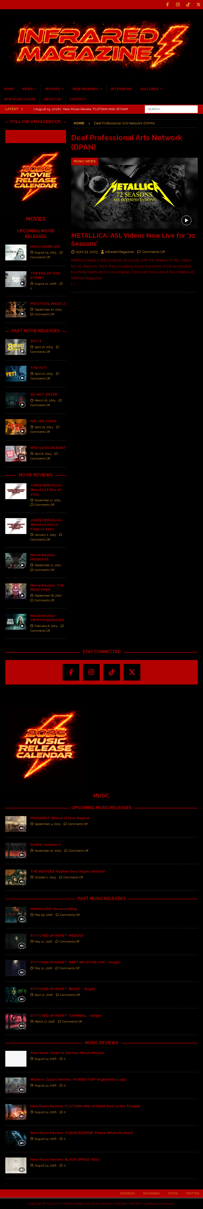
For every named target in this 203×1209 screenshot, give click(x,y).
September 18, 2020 (48, 595)
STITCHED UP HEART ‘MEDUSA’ (57, 936)
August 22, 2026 (45, 283)
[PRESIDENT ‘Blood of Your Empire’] (15, 824)
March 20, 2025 (45, 400)
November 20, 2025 (48, 850)
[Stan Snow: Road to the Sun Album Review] (15, 1059)
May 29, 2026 (43, 915)
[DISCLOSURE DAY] (15, 252)
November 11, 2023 (47, 500)
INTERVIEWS (121, 89)
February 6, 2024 (46, 626)
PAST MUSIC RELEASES (102, 898)
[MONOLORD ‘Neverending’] (15, 915)
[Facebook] (167, 4)
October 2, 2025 (45, 877)
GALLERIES (149, 89)
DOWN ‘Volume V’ (45, 845)
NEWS (27, 89)
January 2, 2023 (45, 535)
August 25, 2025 (45, 252)
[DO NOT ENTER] (15, 400)
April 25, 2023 (87, 252)
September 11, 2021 (48, 565)
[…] (73, 284)
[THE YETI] (15, 374)
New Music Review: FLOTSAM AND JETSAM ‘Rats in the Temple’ (85, 1106)
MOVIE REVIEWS (36, 474)
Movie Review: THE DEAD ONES (47, 587)
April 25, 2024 (44, 427)
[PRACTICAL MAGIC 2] (15, 309)
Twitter (192, 1193)
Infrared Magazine (119, 252)
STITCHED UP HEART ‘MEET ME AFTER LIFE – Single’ (75, 962)
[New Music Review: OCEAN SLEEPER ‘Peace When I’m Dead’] (15, 1139)
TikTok (173, 1193)
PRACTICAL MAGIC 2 (47, 304)
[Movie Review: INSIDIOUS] (15, 561)
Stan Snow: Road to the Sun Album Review (67, 1053)
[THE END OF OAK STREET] (15, 279)
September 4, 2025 (47, 824)
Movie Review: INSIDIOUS (43, 557)
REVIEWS (52, 89)
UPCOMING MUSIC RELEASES (102, 807)
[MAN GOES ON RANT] (15, 454)
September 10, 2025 (48, 309)
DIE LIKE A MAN (43, 421)
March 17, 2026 (45, 1021)
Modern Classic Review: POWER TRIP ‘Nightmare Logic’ (78, 1079)
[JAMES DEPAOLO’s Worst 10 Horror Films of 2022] (15, 526)
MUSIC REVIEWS (101, 1042)
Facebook (127, 1193)
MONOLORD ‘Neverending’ (53, 909)
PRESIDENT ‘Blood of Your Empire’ (60, 818)
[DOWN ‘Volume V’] (15, 851)
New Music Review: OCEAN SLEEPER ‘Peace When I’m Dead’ (81, 1133)
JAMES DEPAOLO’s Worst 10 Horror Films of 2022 (45, 524)
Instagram (151, 1193)
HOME (9, 89)
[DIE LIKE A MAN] (15, 427)
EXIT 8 (35, 341)
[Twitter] (198, 4)
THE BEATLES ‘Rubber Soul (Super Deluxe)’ (67, 871)
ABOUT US (52, 99)
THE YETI (38, 368)
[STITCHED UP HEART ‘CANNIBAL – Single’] (15, 1021)
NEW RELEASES (85, 89)
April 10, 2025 (44, 347)
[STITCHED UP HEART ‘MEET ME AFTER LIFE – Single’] (15, 968)
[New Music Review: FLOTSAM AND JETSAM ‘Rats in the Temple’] (15, 1112)
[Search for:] (171, 109)
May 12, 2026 (43, 941)
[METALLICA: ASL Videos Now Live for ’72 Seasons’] (134, 193)
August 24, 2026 (45, 1059)
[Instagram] (177, 4)
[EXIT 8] (15, 347)
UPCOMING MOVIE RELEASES (35, 233)
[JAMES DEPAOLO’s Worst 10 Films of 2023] (15, 491)
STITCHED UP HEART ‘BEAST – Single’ (63, 989)
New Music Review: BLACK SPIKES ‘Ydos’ (65, 1159)
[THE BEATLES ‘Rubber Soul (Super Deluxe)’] (15, 877)
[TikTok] (188, 4)
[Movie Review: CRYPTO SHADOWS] (15, 622)
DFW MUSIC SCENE (20, 99)
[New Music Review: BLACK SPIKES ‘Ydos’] (15, 1165)
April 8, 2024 (43, 454)
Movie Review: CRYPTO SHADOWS (47, 618)
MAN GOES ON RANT (48, 448)
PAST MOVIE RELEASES (36, 330)
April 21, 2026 (44, 995)
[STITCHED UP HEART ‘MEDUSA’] (15, 941)
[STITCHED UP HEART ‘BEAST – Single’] (15, 995)
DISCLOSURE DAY (45, 247)
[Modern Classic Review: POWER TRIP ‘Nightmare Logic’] (15, 1085)
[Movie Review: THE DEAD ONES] (15, 591)
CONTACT (77, 99)
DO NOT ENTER (43, 394)
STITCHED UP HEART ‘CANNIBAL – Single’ (66, 1016)
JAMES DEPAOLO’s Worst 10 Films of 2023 (45, 489)
